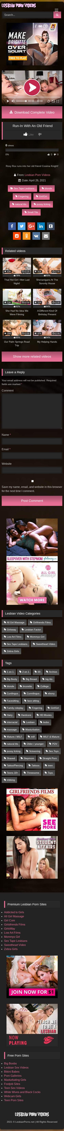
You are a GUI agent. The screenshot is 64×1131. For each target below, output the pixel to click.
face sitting (33, 700)
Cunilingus (12, 693)
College (44, 686)
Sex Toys (54, 751)
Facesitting (13, 700)
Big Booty (12, 679)
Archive (53, 671)
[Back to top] (53, 1121)
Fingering (23, 196)
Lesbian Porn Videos (37, 175)
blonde (48, 188)
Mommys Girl (37, 636)
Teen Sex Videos (14, 1088)
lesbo (46, 722)
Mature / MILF (14, 736)
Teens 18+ (12, 772)
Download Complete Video (33, 112)
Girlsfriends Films (14, 924)
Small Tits (32, 212)
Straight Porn (50, 758)
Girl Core (9, 920)
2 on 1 (25, 671)
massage (12, 729)
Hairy (9, 715)
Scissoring (34, 751)
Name (6, 434)
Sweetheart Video (45, 644)
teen (50, 765)
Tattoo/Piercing (15, 765)
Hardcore (26, 715)
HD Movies (46, 715)
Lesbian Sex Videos (16, 1067)
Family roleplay (15, 707)
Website (7, 463)
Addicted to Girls (14, 912)
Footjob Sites (12, 1083)
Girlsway (11, 629)
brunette (27, 686)
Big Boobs (10, 1063)
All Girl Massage (15, 622)
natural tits (20, 204)
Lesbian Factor (33, 629)
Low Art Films (14, 636)
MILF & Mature (51, 736)
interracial (12, 722)
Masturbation (32, 729)
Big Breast (31, 679)
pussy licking (43, 204)
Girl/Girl (43, 196)
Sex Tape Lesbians (24, 188)
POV (54, 743)
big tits (48, 679)
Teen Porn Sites (13, 1100)
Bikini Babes (11, 1071)
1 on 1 (10, 671)
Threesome (33, 772)
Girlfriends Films (42, 622)
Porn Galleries (13, 1075)
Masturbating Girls (15, 1079)
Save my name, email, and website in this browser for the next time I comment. (32, 488)
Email (6, 449)
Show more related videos (32, 356)
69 (39, 671)
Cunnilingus (33, 693)
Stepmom (29, 758)
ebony (51, 693)
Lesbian (30, 722)
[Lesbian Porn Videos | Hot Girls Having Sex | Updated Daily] (26, 6)
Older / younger (35, 743)
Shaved (11, 758)
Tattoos (35, 765)
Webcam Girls (12, 1096)
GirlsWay (9, 928)
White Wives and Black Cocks (22, 1092)
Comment (7, 390)
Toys (50, 772)
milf (33, 736)
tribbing (11, 780)
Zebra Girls (13, 651)
